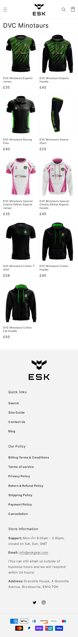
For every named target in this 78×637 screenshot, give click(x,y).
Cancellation (18, 514)
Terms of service (21, 466)
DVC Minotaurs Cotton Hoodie (54, 267)
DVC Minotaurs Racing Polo (17, 141)
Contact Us (16, 422)
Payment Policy (20, 504)
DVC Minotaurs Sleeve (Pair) (54, 141)
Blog (11, 431)
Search (13, 403)
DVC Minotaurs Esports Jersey (18, 80)
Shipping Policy (20, 495)
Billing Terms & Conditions (28, 457)
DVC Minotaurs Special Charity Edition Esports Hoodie (54, 205)
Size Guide (16, 412)
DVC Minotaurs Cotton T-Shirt (19, 267)
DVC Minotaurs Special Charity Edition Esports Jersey (18, 205)
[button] (5, 9)
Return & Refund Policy (25, 485)
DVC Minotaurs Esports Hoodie (54, 80)
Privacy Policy (19, 476)
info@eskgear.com (33, 552)
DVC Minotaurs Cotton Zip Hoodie (17, 329)
